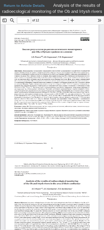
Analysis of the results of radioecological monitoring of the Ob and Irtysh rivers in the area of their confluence (52, 11)
